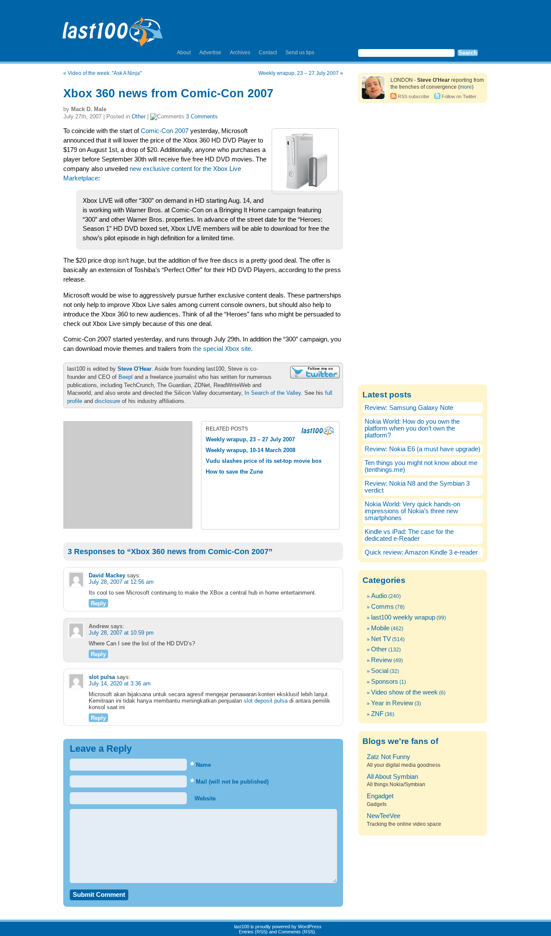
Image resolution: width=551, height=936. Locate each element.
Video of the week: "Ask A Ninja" (105, 73)
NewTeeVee (383, 815)
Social (379, 670)
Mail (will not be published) (229, 781)
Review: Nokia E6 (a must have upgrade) (422, 449)
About (184, 53)
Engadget (380, 796)
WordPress (310, 926)
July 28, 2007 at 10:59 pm (121, 632)
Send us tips (299, 53)
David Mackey (107, 575)
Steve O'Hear (135, 369)
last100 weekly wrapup (403, 617)
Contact (268, 53)
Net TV (381, 638)
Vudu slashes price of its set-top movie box (264, 461)
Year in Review (392, 703)
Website (204, 798)
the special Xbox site (222, 348)
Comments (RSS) (296, 931)
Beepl (125, 377)
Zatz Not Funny (388, 756)
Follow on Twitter (459, 96)
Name (200, 765)
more (466, 87)
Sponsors (384, 681)
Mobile (380, 628)
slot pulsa (102, 677)
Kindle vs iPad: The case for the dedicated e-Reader (409, 535)
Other (138, 116)
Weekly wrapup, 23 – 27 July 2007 (298, 73)
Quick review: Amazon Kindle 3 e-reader (421, 552)
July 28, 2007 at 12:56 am (121, 582)
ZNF (377, 713)
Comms (382, 606)
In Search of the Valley (273, 393)
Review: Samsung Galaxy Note (409, 407)
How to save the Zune (234, 471)
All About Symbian (392, 776)
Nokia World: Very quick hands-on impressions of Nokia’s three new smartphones (412, 511)
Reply (98, 603)
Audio (379, 595)
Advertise (210, 53)
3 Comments (202, 116)
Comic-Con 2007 (165, 130)
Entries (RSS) (253, 931)
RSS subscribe (413, 96)
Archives (240, 53)
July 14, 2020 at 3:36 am (120, 683)
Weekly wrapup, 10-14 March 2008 (250, 450)
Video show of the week (404, 692)
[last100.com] (113, 28)
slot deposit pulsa (266, 700)
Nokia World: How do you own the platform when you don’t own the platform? (412, 428)
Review (381, 660)
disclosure (107, 401)
